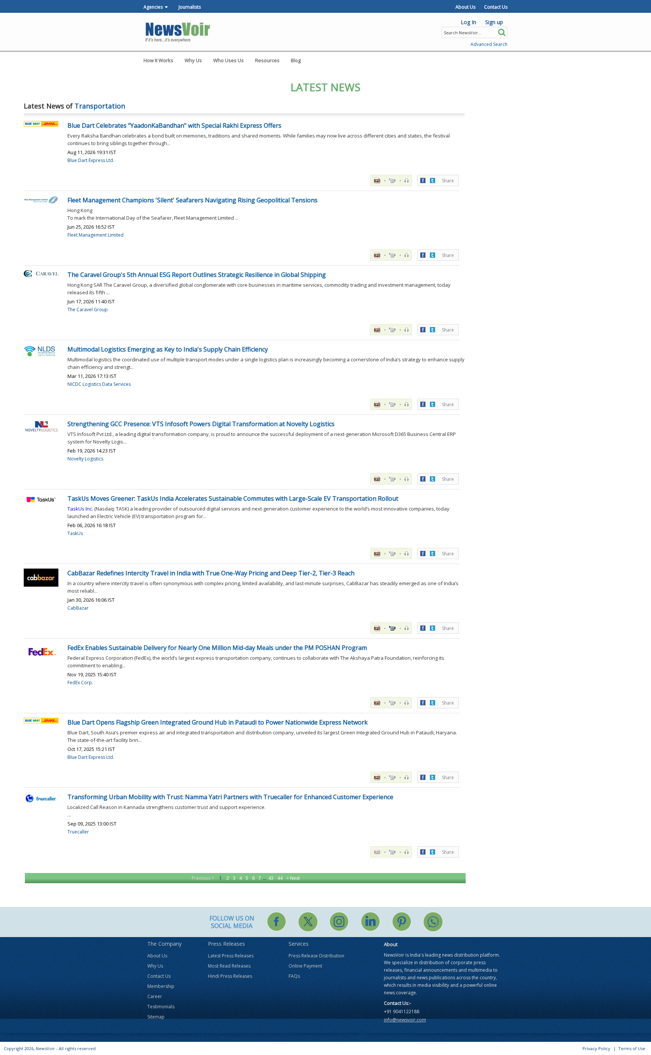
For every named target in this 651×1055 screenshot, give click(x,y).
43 (271, 878)
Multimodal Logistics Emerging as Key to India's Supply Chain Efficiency (167, 349)
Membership (160, 986)
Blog (296, 60)
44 (280, 878)
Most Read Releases (229, 966)
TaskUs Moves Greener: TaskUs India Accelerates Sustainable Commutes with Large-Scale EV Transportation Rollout (232, 498)
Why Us (193, 60)
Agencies (153, 7)
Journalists (190, 7)
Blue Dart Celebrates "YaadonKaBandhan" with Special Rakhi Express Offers (174, 125)
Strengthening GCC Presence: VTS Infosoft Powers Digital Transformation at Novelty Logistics (201, 424)
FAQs (294, 976)
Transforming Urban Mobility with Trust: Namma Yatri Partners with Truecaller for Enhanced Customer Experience (230, 797)
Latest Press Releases (231, 956)
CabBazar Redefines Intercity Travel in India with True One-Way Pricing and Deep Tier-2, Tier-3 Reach (211, 573)
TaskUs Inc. (80, 508)
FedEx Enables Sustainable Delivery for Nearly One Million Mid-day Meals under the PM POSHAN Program (217, 648)
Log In (468, 22)
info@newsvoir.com (405, 1020)
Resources (267, 60)
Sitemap (156, 1017)
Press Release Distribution (316, 956)
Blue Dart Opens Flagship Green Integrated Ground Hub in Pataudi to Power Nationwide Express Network (217, 722)
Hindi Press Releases (230, 976)
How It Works (158, 60)
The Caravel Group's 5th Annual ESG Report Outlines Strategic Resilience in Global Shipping (196, 275)
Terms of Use (631, 1048)
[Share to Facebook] (423, 180)
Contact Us (495, 7)
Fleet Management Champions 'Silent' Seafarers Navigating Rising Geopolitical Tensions (192, 200)
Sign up (494, 22)
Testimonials (160, 1006)
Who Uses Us (228, 60)
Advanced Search (489, 44)
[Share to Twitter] (432, 180)
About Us (465, 7)
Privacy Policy (596, 1048)
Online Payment (305, 966)
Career (154, 996)
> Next (293, 878)
